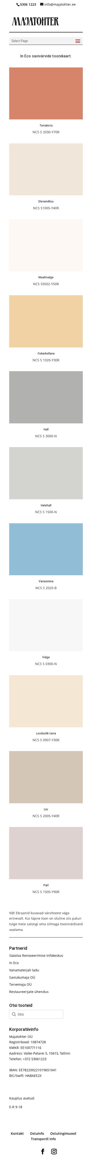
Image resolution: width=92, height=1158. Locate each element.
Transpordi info (43, 1139)
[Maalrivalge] (46, 270)
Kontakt (17, 1133)
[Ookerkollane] (46, 346)
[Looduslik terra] (46, 726)
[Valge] (46, 650)
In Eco (14, 963)
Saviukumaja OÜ (22, 977)
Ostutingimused (63, 1133)
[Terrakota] (46, 118)
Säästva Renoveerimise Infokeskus (36, 955)
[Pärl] (46, 878)
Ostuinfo (37, 1133)
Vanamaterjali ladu (24, 970)
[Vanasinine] (46, 574)
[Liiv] (46, 802)
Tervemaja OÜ (20, 984)
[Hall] (46, 422)
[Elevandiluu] (46, 194)
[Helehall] (46, 498)
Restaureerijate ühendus (29, 991)
